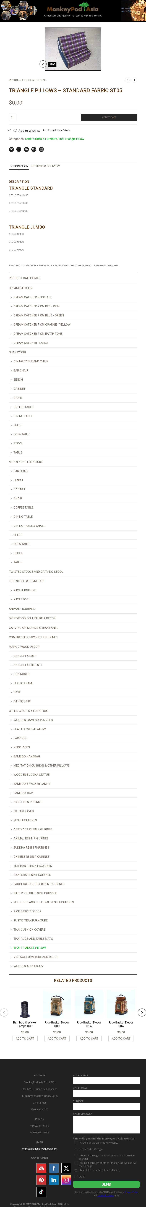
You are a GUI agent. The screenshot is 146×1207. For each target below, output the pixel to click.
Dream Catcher (20, 288)
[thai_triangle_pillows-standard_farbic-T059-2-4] (73, 49)
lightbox (43, 64)
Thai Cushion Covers (29, 929)
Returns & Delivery (45, 166)
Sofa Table (22, 434)
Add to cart (109, 117)
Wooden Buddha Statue (31, 774)
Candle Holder (25, 656)
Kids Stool (22, 599)
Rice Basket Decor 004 (121, 1024)
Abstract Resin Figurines (33, 829)
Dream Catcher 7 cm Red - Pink (36, 306)
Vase (17, 692)
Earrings (20, 738)
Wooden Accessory (28, 966)
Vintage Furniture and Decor (36, 957)
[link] (39, 1148)
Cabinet (19, 388)
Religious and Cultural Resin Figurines (44, 902)
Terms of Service (105, 1195)
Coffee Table (23, 407)
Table (18, 452)
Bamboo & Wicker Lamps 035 (25, 1024)
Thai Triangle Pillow (71, 139)
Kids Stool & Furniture (26, 581)
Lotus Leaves (24, 811)
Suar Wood (17, 352)
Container (21, 674)
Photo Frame (23, 683)
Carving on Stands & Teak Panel (33, 627)
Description (19, 166)
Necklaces (22, 747)
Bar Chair (21, 370)
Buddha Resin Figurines (31, 847)
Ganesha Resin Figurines (32, 875)
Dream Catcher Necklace (33, 297)
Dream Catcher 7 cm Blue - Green (39, 315)
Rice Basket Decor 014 (89, 1024)
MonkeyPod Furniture (26, 462)
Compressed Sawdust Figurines (33, 637)
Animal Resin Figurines (31, 838)
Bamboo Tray (24, 793)
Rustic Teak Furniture (31, 920)
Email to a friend (59, 130)
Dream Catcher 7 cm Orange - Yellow (42, 324)
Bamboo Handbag (27, 756)
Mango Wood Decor (24, 646)
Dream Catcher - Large (31, 342)
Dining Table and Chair (31, 361)
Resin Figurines (25, 820)
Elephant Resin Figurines (33, 866)
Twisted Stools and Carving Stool (36, 571)
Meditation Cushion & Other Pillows (42, 765)
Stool (18, 443)
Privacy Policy (131, 1192)
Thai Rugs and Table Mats (33, 938)
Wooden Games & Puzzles (33, 720)
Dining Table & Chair (29, 525)
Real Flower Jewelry (30, 729)
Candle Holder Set (28, 665)
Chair (18, 398)
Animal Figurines (22, 609)
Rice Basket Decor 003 (57, 1024)
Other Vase (22, 701)
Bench (18, 379)
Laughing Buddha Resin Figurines (39, 884)
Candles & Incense (27, 802)
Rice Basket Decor (27, 911)
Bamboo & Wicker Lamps (32, 783)
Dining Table (23, 416)
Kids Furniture (25, 590)
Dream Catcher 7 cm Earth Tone (38, 333)
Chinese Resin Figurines (31, 856)
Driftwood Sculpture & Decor (32, 618)
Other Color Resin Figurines (35, 893)
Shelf (18, 425)
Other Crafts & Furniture (41, 139)
